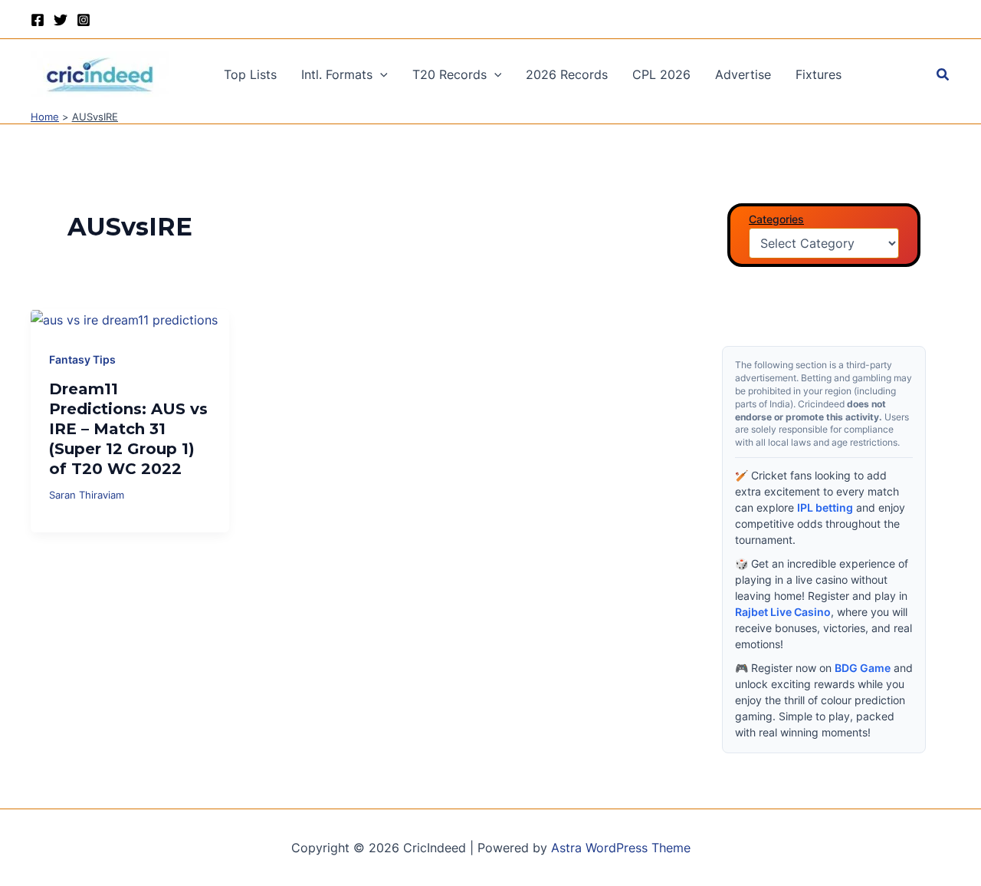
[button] (380, 74)
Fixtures (819, 74)
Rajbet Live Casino (783, 611)
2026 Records (567, 74)
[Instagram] (83, 20)
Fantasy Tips (82, 359)
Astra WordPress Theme (621, 847)
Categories (776, 219)
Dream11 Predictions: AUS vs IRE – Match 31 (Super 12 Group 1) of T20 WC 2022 (128, 429)
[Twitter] (60, 20)
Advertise (743, 74)
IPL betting (825, 507)
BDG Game (863, 667)
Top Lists (250, 74)
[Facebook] (37, 20)
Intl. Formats (336, 74)
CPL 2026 (661, 74)
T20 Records (449, 74)
